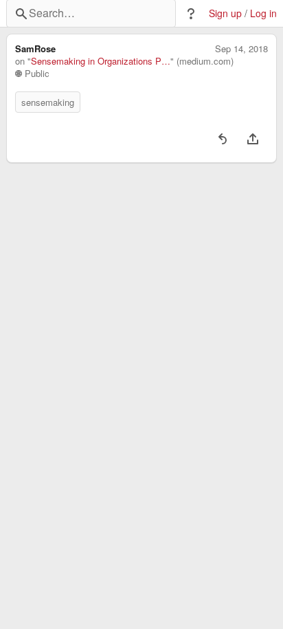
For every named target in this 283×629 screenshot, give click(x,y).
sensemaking (47, 102)
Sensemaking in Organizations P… (100, 61)
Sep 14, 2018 (241, 49)
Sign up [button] (225, 13)
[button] (191, 14)
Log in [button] (263, 13)
